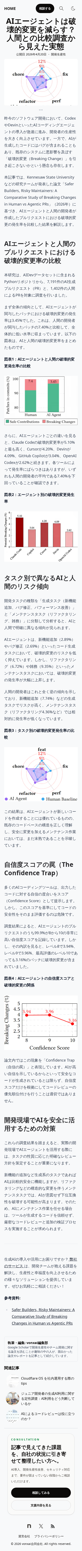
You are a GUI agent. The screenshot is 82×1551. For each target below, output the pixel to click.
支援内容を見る (41, 1505)
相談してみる (41, 1493)
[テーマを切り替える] (73, 8)
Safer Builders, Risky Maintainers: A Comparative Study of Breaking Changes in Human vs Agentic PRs (43, 1316)
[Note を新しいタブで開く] (29, 1526)
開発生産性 (58, 54)
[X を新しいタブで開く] (41, 1526)
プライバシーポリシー (49, 1536)
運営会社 (24, 1536)
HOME (10, 8)
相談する (45, 8)
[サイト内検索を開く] (61, 8)
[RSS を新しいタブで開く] (52, 1526)
